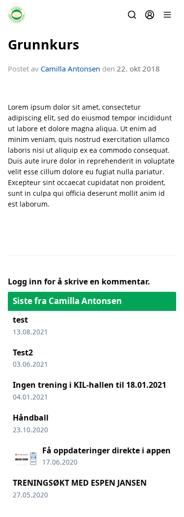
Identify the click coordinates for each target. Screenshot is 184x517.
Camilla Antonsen (70, 68)
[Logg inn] (149, 15)
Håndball (31, 417)
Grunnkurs (43, 44)
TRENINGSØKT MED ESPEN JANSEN (80, 482)
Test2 (23, 352)
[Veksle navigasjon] (167, 15)
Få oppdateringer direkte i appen (106, 450)
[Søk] (132, 15)
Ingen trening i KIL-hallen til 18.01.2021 (89, 384)
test (20, 319)
